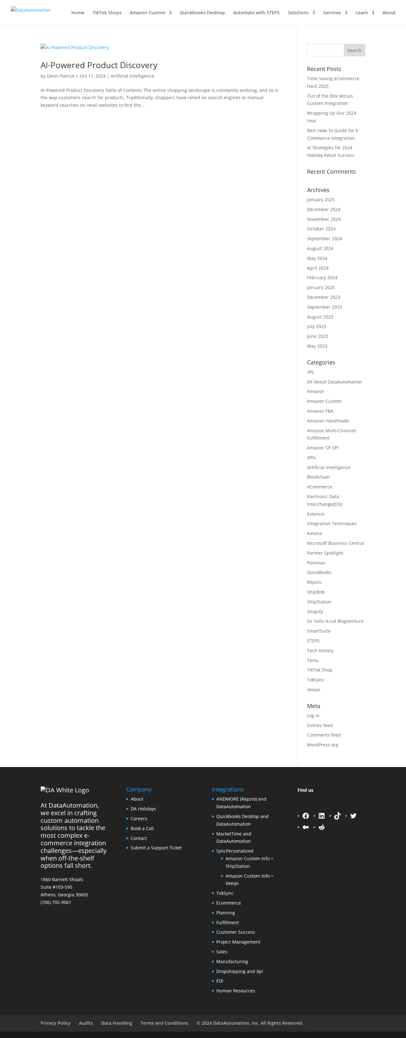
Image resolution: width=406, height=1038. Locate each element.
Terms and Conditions (164, 1023)
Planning (225, 913)
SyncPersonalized (234, 851)
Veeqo (313, 690)
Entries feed (320, 725)
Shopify (315, 612)
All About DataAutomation (334, 382)
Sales (221, 952)
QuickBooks (319, 572)
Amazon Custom (147, 13)
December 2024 (323, 209)
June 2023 (317, 336)
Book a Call (142, 828)
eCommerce (319, 487)
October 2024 (321, 229)
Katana (314, 533)
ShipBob (316, 592)
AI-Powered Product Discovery (99, 65)
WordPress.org (322, 745)
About (389, 13)
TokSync (315, 680)
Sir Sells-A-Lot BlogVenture (335, 621)
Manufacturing (232, 961)
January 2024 (321, 287)
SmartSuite (319, 631)
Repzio (314, 582)
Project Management (238, 942)
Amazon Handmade (328, 421)
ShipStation (319, 602)
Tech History (320, 651)
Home (77, 13)
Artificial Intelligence (132, 76)
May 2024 (317, 258)
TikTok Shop (319, 670)
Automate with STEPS (256, 13)
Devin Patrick (61, 76)
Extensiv (315, 514)
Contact (139, 838)
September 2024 (324, 238)
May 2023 (317, 346)
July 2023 (316, 326)
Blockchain (318, 477)
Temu (313, 660)
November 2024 (324, 219)
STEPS (313, 641)
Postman (316, 563)
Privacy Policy (56, 1023)
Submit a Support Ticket (156, 848)
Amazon (315, 391)
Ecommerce (228, 903)
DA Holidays (143, 809)
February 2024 (322, 277)
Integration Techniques (332, 523)
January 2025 (321, 200)
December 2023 (323, 297)
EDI (219, 981)
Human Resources (235, 991)
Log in (313, 715)
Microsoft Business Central (335, 543)
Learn (362, 13)
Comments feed (324, 735)
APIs (311, 458)
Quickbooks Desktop (202, 13)
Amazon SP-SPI (322, 448)
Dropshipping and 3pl (239, 971)
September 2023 (324, 307)
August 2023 (320, 317)
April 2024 (318, 268)
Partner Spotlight (325, 553)
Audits (86, 1023)
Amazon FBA (320, 411)
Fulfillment (227, 922)
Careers (139, 819)
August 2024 (320, 248)
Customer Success (235, 932)
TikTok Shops (107, 13)
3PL (310, 372)
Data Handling (116, 1023)
